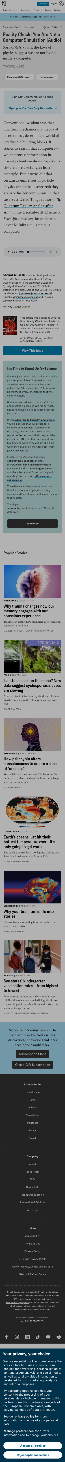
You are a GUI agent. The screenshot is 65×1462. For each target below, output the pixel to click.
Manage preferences (19, 1431)
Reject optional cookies (33, 1455)
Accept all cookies (33, 1445)
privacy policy (24, 1416)
